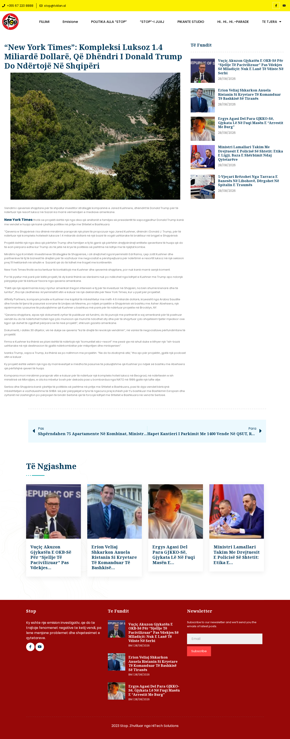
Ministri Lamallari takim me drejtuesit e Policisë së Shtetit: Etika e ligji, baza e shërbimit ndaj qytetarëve (250, 153)
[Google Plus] (39, 647)
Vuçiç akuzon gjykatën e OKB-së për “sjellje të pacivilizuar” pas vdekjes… (50, 557)
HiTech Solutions (165, 725)
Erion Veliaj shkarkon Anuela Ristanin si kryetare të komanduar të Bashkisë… (114, 557)
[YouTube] (284, 5)
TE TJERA (269, 22)
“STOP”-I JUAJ (152, 22)
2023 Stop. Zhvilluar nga (131, 725)
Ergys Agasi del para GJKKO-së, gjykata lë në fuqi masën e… (173, 554)
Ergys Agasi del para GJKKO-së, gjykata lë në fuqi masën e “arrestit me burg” (250, 122)
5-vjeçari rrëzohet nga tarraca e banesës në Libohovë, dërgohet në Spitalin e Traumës (248, 180)
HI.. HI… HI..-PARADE (233, 22)
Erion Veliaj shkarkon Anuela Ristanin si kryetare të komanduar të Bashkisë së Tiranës (249, 94)
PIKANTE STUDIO (190, 22)
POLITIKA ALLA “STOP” (109, 22)
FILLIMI (44, 22)
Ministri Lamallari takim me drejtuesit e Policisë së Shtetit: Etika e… (237, 554)
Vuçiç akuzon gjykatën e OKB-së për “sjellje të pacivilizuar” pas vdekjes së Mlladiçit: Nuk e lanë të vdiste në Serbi (250, 66)
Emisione (70, 22)
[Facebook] (276, 5)
